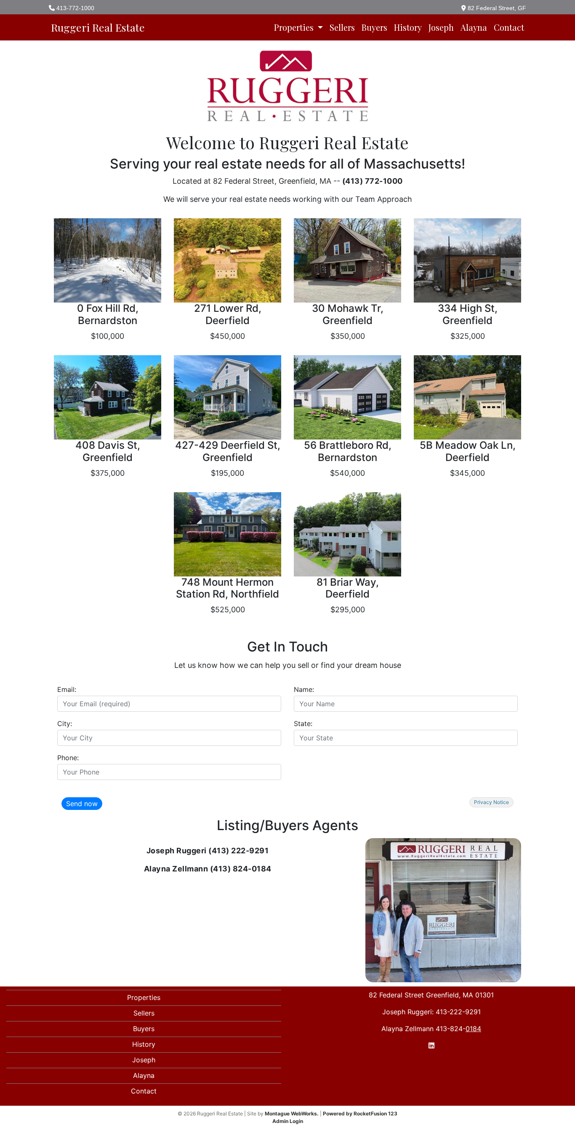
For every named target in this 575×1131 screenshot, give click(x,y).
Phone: (68, 757)
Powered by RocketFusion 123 (360, 1113)
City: (64, 723)
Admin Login (287, 1121)
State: (303, 723)
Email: (66, 689)
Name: (304, 689)
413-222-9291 (458, 1012)
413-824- (456, 1028)
